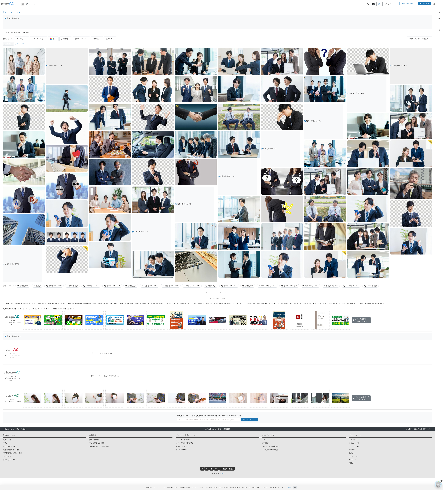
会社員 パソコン (332, 286)
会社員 (38, 286)
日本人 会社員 (372, 286)
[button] (368, 4)
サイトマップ (7, 456)
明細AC (352, 463)
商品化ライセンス (182, 446)
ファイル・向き (37, 39)
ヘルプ (264, 440)
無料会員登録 (94, 440)
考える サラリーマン (268, 286)
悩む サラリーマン (92, 286)
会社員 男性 (24, 286)
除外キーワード (80, 39)
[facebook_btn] (207, 469)
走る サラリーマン (150, 286)
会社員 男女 (249, 286)
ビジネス (7, 44)
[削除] (12, 44)
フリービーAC (354, 446)
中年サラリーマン (55, 286)
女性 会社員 (73, 286)
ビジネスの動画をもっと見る (362, 398)
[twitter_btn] (202, 469)
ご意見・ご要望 (227, 469)
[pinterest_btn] (211, 469)
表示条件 (109, 39)
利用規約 (265, 443)
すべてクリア (19, 44)
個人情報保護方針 (9, 446)
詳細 (289, 487)
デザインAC (353, 456)
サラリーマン (15, 12)
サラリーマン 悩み (230, 286)
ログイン (425, 3)
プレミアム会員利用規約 (271, 446)
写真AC (5, 12)
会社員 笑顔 (132, 286)
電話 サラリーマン (311, 286)
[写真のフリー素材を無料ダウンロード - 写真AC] (7, 3)
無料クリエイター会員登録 (99, 446)
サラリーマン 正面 (113, 286)
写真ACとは (7, 440)
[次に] (233, 293)
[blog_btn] (216, 469)
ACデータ (352, 460)
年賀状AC (352, 450)
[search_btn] (379, 4)
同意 (295, 487)
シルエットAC (354, 443)
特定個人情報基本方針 (11, 450)
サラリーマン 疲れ (290, 286)
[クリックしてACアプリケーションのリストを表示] (434, 4)
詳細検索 (96, 39)
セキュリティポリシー (11, 460)
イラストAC (353, 440)
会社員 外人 (211, 286)
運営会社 (6, 443)
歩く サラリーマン (352, 286)
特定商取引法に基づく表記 (12, 453)
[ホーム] (439, 11)
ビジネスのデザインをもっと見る (362, 320)
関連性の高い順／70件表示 (418, 39)
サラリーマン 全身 (193, 286)
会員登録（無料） (408, 3)
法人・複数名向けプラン (185, 443)
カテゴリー (21, 39)
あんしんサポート (182, 450)
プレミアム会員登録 (96, 443)
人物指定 (64, 39)
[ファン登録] (439, 18)
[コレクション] (439, 24)
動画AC (352, 453)
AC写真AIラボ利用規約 (270, 450)
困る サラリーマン (172, 286)
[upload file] (373, 4)
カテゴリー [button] (388, 4)
